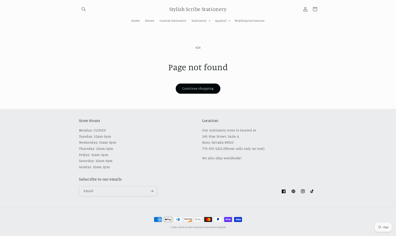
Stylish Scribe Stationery (191, 227)
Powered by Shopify (215, 227)
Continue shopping (198, 88)
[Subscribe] (152, 191)
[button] (83, 9)
